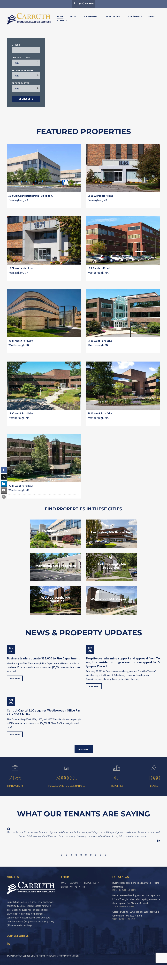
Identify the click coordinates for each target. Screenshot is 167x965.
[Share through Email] (4, 490)
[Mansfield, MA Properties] (55, 567)
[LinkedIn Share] (4, 483)
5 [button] (81, 854)
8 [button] (95, 854)
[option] (83, 834)
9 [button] (100, 854)
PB (83, 886)
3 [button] (71, 854)
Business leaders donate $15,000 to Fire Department (43, 658)
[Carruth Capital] (29, 19)
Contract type (21, 57)
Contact (62, 20)
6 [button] (86, 854)
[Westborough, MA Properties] (55, 600)
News (151, 16)
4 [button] (76, 854)
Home (60, 16)
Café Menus (135, 16)
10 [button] (105, 854)
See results (26, 98)
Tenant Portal (113, 16)
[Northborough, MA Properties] (111, 567)
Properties (91, 16)
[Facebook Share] (4, 470)
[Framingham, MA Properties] (55, 534)
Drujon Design (71, 955)
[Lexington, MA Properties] (111, 534)
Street (16, 44)
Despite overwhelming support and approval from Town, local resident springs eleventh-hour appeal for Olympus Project (123, 662)
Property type (20, 83)
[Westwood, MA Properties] (111, 600)
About (73, 16)
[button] (4, 497)
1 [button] (61, 854)
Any (17, 62)
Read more (15, 678)
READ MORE (83, 749)
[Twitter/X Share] (4, 477)
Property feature (22, 70)
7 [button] (90, 854)
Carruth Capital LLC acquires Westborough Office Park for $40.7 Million (43, 712)
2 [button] (66, 854)
